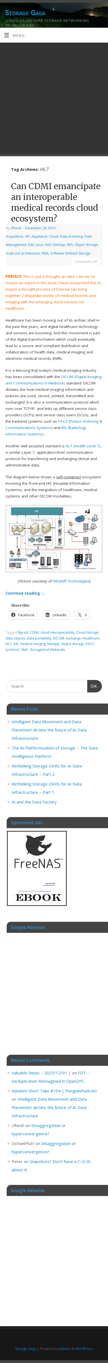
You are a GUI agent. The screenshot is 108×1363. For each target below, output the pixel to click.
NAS (48, 244)
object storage (72, 643)
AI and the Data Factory (34, 802)
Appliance (39, 236)
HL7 (9, 643)
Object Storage (86, 244)
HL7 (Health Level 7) (83, 445)
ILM (31, 244)
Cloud (53, 236)
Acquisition (14, 236)
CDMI (34, 632)
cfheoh (16, 228)
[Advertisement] (54, 99)
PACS (90, 643)
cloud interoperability (57, 632)
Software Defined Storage (70, 253)
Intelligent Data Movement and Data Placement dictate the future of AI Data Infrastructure (49, 730)
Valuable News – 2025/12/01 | (41, 1072)
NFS (70, 244)
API (27, 236)
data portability (39, 638)
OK (92, 686)
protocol (12, 649)
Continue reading (25, 593)
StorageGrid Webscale (47, 649)
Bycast (23, 632)
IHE (15, 643)
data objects (15, 638)
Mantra (65, 1348)
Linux (39, 244)
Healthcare (91, 638)
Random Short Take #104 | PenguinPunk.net (54, 1091)
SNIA (45, 253)
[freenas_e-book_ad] (37, 907)
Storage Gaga (25, 12)
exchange (73, 638)
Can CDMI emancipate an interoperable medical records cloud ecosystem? (56, 202)
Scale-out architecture (23, 253)
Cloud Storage (87, 632)
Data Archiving (71, 236)
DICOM (58, 638)
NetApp (59, 244)
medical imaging (33, 643)
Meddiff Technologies (71, 581)
